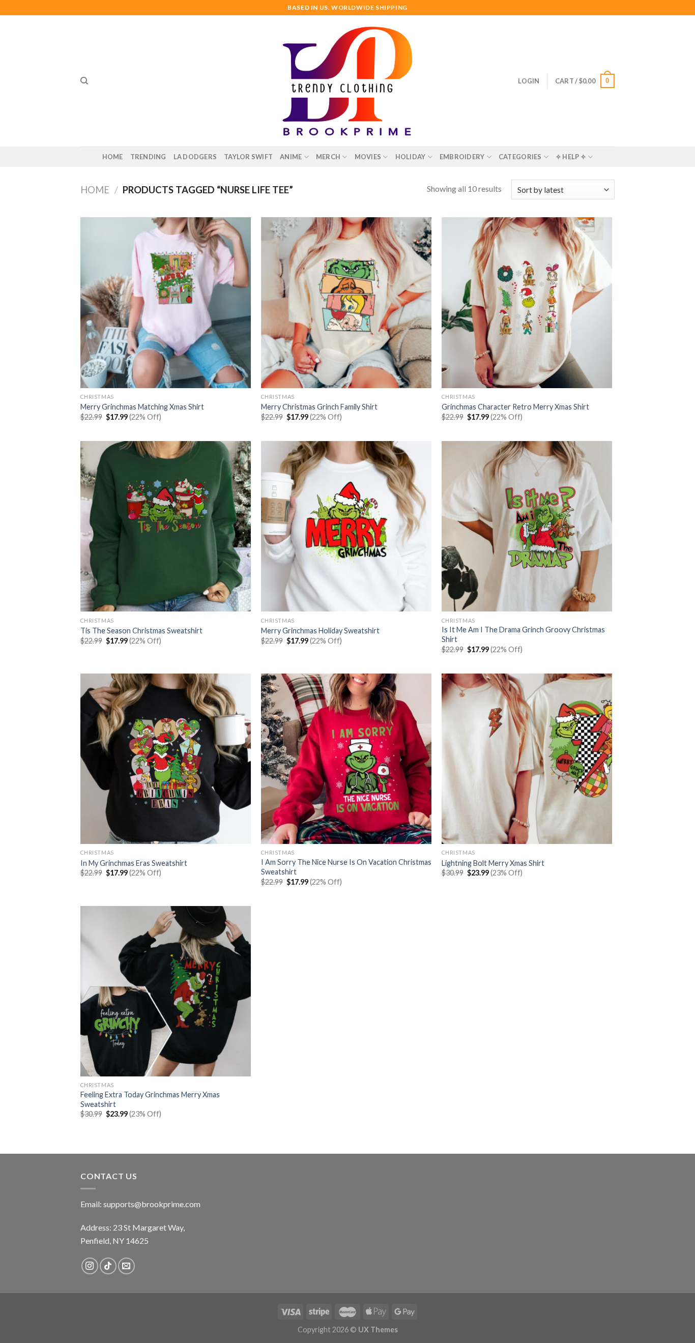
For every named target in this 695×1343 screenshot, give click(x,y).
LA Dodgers (195, 157)
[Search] (84, 81)
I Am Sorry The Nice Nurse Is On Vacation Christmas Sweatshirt (346, 867)
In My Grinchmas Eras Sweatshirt (133, 863)
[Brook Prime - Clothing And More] (347, 81)
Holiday (410, 157)
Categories (520, 157)
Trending (148, 157)
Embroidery (462, 157)
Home (112, 157)
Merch (328, 157)
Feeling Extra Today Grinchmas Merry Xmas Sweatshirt (150, 1099)
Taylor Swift (248, 157)
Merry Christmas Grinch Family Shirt (319, 406)
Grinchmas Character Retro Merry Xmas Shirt (515, 406)
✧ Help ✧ (571, 157)
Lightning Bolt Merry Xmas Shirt (493, 863)
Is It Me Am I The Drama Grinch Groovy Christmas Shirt (523, 634)
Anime (291, 157)
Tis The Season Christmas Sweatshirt (141, 630)
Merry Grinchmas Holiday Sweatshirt (320, 630)
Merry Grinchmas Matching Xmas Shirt (142, 406)
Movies (368, 157)
